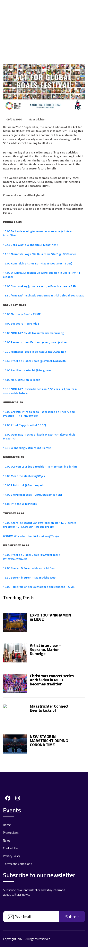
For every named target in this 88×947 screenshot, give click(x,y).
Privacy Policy (11, 856)
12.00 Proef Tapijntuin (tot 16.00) (24, 425)
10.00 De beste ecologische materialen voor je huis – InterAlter (37, 233)
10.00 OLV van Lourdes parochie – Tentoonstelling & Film (40, 466)
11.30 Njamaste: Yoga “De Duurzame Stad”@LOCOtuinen (40, 254)
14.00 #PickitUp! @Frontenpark (23, 485)
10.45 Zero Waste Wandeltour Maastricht (30, 244)
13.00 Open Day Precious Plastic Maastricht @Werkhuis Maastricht (39, 436)
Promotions (11, 832)
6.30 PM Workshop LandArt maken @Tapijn (31, 536)
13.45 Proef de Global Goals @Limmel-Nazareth (34, 361)
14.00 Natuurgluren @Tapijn (21, 379)
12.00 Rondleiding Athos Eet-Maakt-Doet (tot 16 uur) (37, 263)
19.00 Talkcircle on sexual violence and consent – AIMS (38, 586)
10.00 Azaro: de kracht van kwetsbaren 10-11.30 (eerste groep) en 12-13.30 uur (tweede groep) (39, 524)
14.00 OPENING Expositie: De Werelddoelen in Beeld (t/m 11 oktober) (41, 274)
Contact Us (10, 848)
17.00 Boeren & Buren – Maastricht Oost (29, 568)
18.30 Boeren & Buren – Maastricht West (29, 577)
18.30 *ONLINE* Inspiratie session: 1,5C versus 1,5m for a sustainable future (40, 391)
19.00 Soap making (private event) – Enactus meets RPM (40, 286)
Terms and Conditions (17, 863)
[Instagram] (16, 797)
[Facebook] (6, 797)
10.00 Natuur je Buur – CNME (22, 314)
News (6, 840)
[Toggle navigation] (82, 5)
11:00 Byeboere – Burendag (21, 323)
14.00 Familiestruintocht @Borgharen (27, 370)
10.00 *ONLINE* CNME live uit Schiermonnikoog (33, 333)
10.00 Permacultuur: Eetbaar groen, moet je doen (35, 342)
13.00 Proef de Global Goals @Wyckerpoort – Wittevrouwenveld (32, 556)
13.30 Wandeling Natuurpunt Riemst (27, 448)
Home (7, 824)
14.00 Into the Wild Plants (20, 504)
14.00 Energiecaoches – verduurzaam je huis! (32, 494)
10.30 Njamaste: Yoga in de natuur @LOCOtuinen (34, 351)
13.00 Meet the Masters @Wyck (24, 476)
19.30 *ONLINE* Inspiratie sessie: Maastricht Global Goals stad (43, 295)
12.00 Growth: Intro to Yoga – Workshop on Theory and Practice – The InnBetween (39, 413)
